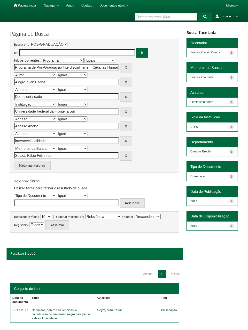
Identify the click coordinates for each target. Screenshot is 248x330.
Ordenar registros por (70, 217)
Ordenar (127, 217)
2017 (193, 201)
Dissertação (169, 310)
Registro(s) (21, 225)
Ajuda (70, 5)
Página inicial (27, 5)
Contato (86, 5)
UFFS (194, 127)
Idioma (230, 5)
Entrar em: (227, 16)
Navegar (50, 5)
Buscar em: (21, 44)
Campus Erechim (201, 151)
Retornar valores (32, 165)
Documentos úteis (113, 5)
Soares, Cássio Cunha (205, 52)
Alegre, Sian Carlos (109, 310)
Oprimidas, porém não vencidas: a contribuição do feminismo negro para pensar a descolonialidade (62, 314)
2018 (193, 226)
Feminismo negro (201, 102)
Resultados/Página (26, 217)
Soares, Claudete (201, 77)
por (16, 53)
